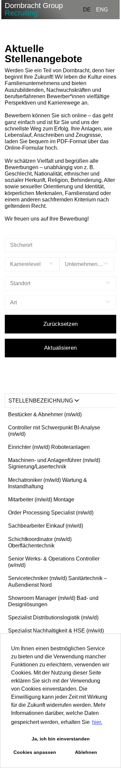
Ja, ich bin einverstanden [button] (61, 738)
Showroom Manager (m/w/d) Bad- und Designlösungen (53, 601)
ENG (102, 9)
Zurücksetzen (60, 324)
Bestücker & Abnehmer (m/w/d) (45, 414)
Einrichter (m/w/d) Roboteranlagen (49, 447)
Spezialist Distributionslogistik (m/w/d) (53, 617)
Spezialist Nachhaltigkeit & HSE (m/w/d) (56, 630)
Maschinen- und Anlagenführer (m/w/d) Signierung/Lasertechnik (54, 463)
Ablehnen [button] (86, 752)
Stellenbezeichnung (40, 401)
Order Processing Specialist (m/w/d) (50, 512)
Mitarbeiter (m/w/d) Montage (41, 499)
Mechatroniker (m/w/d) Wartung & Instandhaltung (47, 483)
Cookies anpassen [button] (34, 752)
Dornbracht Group (34, 9)
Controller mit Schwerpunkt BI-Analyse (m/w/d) (54, 431)
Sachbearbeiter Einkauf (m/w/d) (45, 526)
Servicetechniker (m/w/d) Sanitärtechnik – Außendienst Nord (57, 581)
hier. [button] (97, 722)
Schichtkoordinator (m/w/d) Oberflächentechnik (40, 542)
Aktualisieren (60, 348)
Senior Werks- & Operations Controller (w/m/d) (53, 562)
